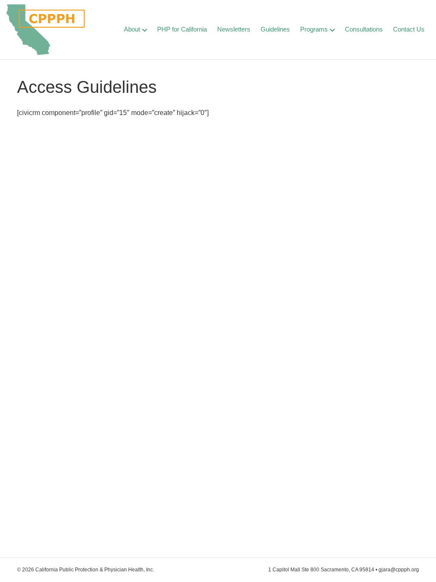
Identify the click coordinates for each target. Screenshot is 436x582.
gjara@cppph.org (399, 570)
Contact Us (409, 29)
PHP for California (182, 29)
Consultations (364, 29)
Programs (314, 29)
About (132, 29)
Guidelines (275, 29)
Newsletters (233, 29)
